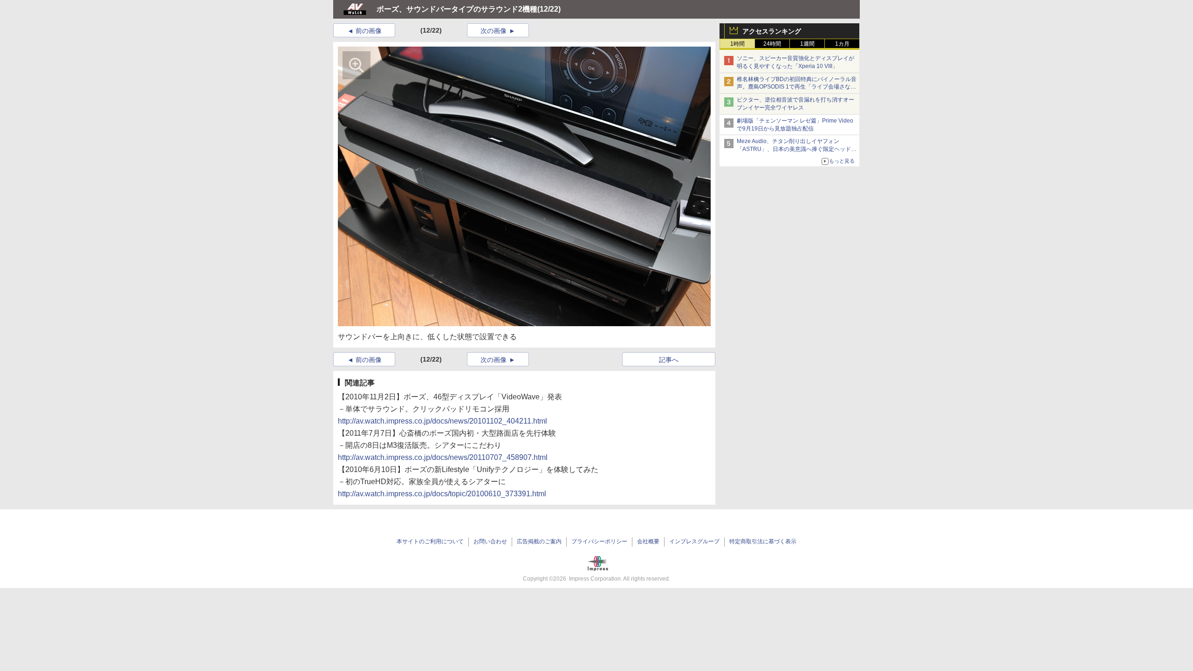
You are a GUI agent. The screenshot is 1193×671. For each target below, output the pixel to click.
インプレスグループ (694, 541)
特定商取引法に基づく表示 (762, 541)
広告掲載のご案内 (539, 541)
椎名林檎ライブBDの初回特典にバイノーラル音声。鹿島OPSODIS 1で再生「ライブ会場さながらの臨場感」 (797, 87)
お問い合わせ (490, 541)
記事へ (669, 359)
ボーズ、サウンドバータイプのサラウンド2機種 (457, 9)
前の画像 (369, 30)
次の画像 (493, 30)
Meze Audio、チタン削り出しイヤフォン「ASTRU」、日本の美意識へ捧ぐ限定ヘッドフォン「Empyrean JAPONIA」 (797, 149)
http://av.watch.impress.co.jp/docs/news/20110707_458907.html (443, 457)
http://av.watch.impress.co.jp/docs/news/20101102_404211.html (442, 421)
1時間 (737, 44)
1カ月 (842, 44)
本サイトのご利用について (430, 541)
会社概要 (648, 541)
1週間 (807, 44)
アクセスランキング (771, 31)
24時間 (772, 44)
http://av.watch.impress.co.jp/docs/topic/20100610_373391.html (442, 494)
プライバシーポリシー (599, 541)
